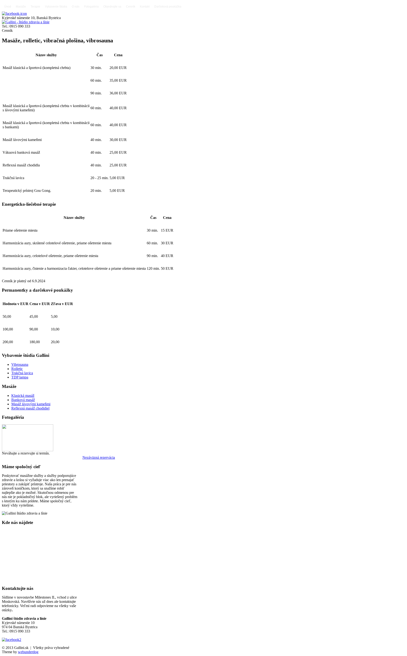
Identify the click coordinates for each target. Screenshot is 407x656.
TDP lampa (19, 377)
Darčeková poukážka (167, 6)
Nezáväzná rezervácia (98, 457)
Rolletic (17, 369)
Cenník (130, 6)
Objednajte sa (112, 6)
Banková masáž (23, 400)
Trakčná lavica (22, 373)
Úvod (7, 6)
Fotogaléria (91, 6)
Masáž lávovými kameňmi (30, 404)
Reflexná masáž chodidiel (30, 408)
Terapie (35, 6)
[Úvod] (25, 22)
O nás (75, 6)
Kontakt (145, 6)
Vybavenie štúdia (56, 6)
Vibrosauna (19, 364)
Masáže (21, 6)
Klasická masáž (22, 396)
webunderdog (28, 652)
